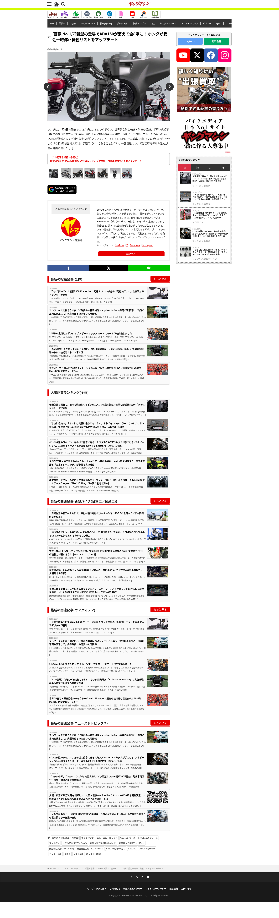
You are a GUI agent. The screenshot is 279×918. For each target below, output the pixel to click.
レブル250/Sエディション (74, 843)
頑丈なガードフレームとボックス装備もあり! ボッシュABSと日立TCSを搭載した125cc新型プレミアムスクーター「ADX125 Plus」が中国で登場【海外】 (97, 481)
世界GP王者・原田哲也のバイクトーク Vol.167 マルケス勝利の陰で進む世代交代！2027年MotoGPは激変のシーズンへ (95, 369)
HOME (53, 868)
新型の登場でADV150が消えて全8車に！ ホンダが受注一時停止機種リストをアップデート (124, 868)
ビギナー (207, 23)
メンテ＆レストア (189, 23)
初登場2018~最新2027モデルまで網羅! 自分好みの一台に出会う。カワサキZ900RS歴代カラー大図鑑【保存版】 (97, 571)
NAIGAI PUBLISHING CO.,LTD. (136, 895)
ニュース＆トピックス (107, 837)
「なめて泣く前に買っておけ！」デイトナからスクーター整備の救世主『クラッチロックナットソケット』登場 (209, 252)
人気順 (73, 23)
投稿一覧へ (130, 253)
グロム (67, 853)
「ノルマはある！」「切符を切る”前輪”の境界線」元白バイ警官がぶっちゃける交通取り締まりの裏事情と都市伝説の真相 (97, 815)
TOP (52, 23)
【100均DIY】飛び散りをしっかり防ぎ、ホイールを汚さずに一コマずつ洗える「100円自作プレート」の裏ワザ (210, 215)
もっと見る (160, 279)
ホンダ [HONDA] (94, 853)
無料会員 (216, 41)
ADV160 (132, 848)
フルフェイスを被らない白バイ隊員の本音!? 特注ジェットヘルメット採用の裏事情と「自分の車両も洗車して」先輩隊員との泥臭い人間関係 (96, 312)
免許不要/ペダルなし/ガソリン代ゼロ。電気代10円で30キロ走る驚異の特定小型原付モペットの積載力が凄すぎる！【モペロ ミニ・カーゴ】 (96, 552)
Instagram (147, 245)
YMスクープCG (88, 23)
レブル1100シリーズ (148, 837)
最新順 (62, 23)
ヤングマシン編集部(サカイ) (204, 259)
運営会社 (174, 888)
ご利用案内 (114, 888)
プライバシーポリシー (155, 888)
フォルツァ (54, 843)
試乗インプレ (139, 23)
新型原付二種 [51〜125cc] (132, 843)
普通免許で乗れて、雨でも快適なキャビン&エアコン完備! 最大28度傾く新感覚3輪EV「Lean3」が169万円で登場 (97, 406)
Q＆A (218, 23)
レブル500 (78, 853)
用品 (153, 23)
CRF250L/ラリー (147, 848)
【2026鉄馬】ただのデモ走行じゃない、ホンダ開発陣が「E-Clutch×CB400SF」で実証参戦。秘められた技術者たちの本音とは (97, 350)
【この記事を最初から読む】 (96, 159)
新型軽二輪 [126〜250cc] (61, 848)
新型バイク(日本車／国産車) (65, 837)
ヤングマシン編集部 (201, 186)
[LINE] (149, 268)
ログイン (190, 41)
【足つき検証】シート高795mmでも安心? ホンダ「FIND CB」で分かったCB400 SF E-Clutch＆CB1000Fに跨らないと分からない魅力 (97, 533)
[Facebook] (68, 268)
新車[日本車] (106, 23)
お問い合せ (186, 888)
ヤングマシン (87, 837)
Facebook (135, 245)
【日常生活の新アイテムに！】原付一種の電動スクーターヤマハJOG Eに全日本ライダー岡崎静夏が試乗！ (96, 515)
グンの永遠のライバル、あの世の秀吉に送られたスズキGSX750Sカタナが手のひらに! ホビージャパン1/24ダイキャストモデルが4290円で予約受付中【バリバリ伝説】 (96, 444)
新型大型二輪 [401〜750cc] (90, 848)
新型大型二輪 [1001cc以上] (103, 843)
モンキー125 (55, 853)
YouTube (119, 245)
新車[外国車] (122, 23)
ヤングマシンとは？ (96, 888)
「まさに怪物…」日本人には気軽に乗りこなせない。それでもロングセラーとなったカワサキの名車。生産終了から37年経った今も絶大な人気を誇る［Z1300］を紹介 (96, 425)
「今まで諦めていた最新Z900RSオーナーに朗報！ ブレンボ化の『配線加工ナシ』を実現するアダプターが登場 (96, 293)
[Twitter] (108, 268)
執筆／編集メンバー (132, 888)
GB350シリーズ (127, 837)
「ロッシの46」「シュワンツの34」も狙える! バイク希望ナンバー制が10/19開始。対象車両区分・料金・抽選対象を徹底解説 (96, 778)
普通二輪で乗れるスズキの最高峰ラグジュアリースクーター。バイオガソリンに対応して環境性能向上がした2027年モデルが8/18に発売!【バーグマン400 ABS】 (96, 590)
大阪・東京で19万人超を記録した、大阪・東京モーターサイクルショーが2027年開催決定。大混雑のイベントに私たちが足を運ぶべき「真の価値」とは (97, 797)
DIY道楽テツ (197, 222)
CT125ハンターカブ (115, 848)
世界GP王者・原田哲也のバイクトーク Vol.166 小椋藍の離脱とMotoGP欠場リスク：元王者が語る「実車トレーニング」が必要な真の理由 (97, 462)
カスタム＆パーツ (168, 23)
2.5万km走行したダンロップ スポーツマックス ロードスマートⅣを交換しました (90, 333)
